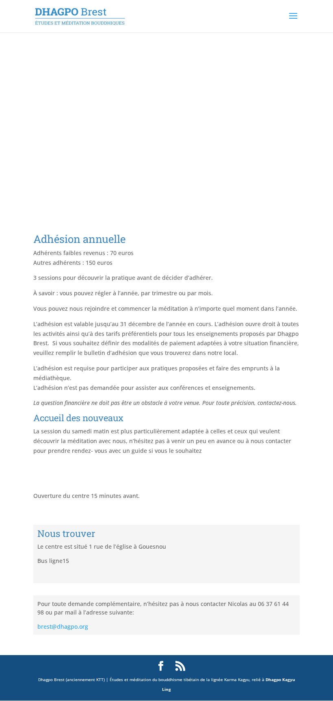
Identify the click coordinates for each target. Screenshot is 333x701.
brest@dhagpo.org (62, 626)
